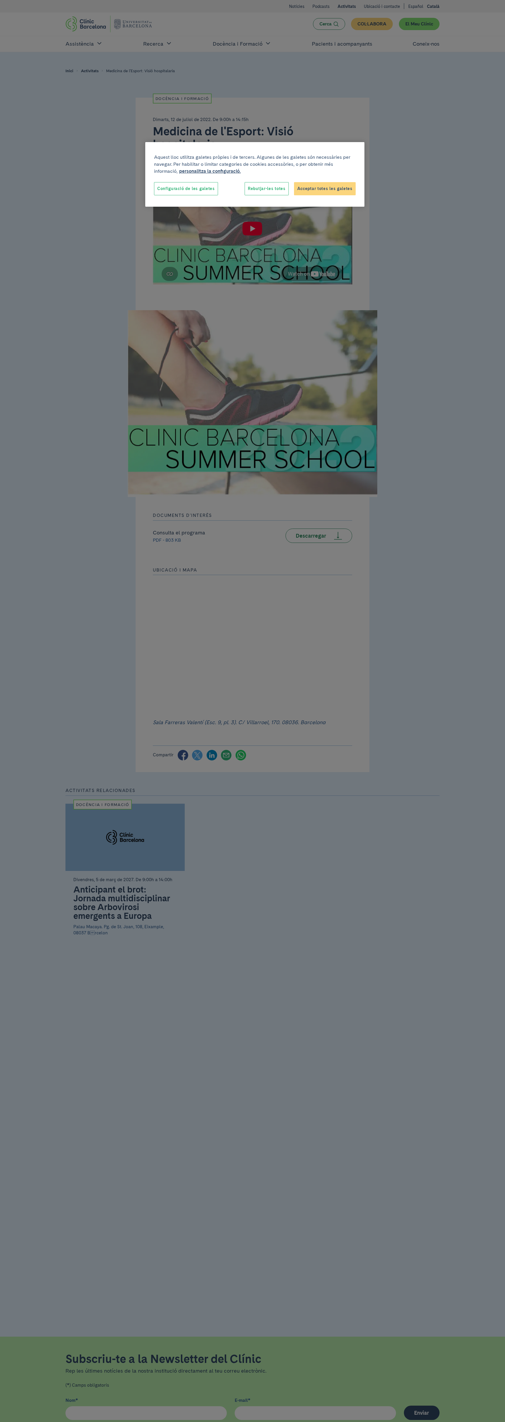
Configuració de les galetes (186, 188)
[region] (254, 174)
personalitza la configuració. (210, 171)
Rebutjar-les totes (267, 188)
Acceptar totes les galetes (324, 188)
